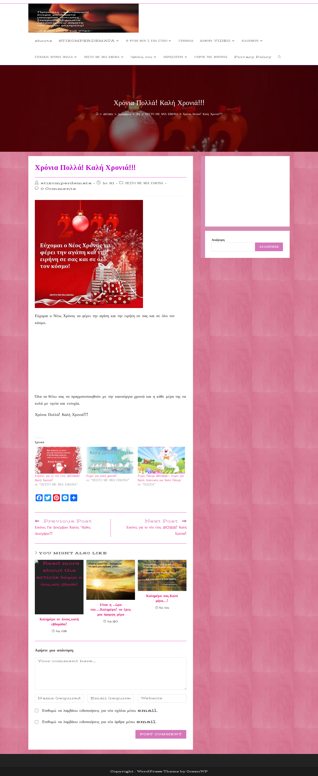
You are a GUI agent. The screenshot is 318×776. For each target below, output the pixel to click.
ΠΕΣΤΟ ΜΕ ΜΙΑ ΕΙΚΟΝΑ (144, 183)
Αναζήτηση (218, 240)
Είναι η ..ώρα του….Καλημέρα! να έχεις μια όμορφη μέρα (110, 609)
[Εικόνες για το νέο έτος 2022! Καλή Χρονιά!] (58, 460)
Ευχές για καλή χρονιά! (101, 475)
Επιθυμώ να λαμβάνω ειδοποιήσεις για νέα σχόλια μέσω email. (99, 710)
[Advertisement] (110, 361)
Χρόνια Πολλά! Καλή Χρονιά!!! (203, 114)
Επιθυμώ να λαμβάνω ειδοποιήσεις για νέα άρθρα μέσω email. (99, 722)
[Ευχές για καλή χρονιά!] (109, 460)
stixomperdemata (66, 183)
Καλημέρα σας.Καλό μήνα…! (162, 598)
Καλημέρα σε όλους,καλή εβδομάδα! (59, 622)
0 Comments (58, 188)
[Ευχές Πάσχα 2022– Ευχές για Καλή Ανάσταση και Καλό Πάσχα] (161, 460)
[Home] (97, 114)
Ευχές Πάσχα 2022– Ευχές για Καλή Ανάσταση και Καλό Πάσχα (161, 477)
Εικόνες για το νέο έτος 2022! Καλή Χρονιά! (57, 477)
